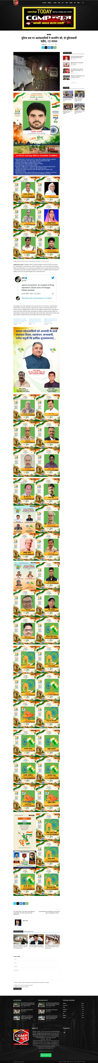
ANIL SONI (44, 44)
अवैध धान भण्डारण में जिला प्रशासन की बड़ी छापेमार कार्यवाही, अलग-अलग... (79, 99)
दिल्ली (20, 32)
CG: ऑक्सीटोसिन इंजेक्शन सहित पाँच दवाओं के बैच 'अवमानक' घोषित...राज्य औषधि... (77, 70)
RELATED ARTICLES (18, 931)
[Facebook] (52, 47)
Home (14, 32)
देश (62, 2)
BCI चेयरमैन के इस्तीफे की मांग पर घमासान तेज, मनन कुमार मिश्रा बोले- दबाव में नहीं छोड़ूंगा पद (36, 947)
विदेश (67, 2)
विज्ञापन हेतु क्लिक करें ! (45, 1055)
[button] (83, 2)
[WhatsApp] (55, 47)
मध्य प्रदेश (44, 2)
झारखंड (55, 2)
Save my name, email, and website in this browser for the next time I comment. (32, 982)
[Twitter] (43, 47)
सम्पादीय (71, 2)
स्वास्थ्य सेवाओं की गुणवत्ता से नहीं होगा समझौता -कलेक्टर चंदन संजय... (68, 99)
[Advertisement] (49, 17)
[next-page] (16, 951)
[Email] (46, 47)
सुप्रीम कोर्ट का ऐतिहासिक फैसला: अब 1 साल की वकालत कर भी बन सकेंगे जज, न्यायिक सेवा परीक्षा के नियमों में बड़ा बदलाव (20, 947)
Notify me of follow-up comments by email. (24, 985)
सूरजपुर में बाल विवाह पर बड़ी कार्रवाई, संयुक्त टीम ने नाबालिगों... (67, 112)
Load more (73, 82)
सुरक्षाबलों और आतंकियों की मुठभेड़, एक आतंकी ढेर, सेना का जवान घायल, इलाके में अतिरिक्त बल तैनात (50, 320)
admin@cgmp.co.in (48, 1051)
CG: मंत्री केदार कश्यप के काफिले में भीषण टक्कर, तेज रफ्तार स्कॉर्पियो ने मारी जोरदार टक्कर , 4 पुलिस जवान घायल (28, 1004)
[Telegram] (49, 47)
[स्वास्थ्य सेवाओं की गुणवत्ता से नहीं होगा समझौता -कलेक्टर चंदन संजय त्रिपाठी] (68, 94)
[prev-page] (14, 951)
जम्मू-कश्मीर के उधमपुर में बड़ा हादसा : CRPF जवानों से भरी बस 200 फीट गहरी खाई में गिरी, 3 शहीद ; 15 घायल (35, 320)
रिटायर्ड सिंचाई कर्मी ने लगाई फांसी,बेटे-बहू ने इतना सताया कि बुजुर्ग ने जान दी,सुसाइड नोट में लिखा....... (49, 912)
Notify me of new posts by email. (22, 986)
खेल (74, 2)
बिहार (59, 2)
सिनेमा (78, 2)
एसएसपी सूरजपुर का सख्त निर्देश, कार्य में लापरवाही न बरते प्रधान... (80, 112)
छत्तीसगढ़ (49, 2)
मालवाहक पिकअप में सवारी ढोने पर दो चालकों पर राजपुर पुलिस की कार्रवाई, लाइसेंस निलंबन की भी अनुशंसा (27, 1017)
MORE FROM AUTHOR (28, 931)
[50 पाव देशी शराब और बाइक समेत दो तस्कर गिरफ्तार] (16, 1011)
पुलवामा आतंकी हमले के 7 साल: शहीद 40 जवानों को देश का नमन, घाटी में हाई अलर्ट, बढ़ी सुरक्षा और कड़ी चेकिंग (19, 320)
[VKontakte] (64, 1032)
